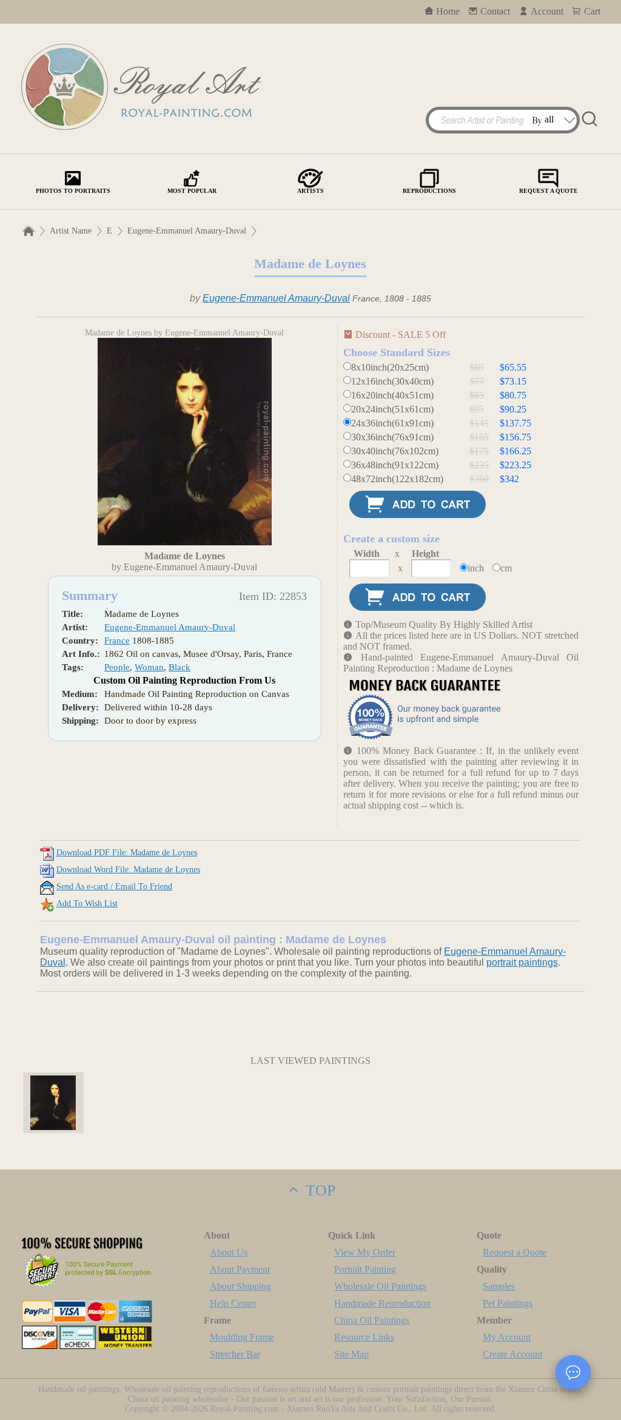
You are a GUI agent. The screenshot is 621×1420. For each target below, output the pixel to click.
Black (179, 667)
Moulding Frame (242, 1337)
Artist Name (71, 230)
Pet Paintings (507, 1303)
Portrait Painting (365, 1269)
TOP (318, 1190)
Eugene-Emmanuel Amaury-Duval (186, 230)
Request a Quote (514, 1252)
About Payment (240, 1269)
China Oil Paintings (371, 1320)
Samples (499, 1286)
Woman (149, 667)
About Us (228, 1252)
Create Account (512, 1354)
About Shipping (240, 1286)
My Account (507, 1337)
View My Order (364, 1252)
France (117, 640)
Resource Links (364, 1337)
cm (506, 568)
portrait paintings (522, 962)
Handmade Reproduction (382, 1303)
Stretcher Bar (235, 1354)
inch (476, 568)
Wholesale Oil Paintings (380, 1286)
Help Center (233, 1303)
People (117, 667)
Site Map (351, 1354)
